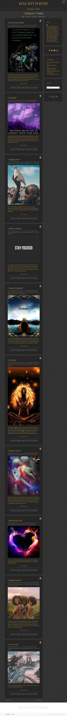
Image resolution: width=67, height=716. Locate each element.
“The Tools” (49, 65)
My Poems (37, 9)
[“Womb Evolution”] (24, 315)
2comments (26, 582)
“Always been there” (51, 62)
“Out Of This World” (16, 23)
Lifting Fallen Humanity (11, 26)
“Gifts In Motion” (15, 228)
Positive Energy (15, 101)
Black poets (28, 16)
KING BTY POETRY (33, 3)
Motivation (31, 292)
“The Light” (50, 74)
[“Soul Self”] (24, 118)
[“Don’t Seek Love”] (24, 542)
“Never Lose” (13, 644)
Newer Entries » (39, 700)
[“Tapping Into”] (24, 185)
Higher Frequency (34, 25)
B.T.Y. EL (10, 25)
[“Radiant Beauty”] (24, 603)
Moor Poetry (17, 163)
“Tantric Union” (14, 450)
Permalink (33, 26)
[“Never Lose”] (24, 667)
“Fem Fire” (12, 360)
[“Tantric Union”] (24, 475)
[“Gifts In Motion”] (24, 249)
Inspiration (35, 161)
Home (23, 16)
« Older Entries (8, 700)
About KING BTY (30, 9)
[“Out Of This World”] (24, 50)
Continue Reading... (24, 83)
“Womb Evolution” (15, 288)
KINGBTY (35, 16)
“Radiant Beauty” (15, 580)
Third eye (23, 26)
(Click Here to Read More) (52, 41)
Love (16, 26)
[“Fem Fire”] (24, 396)
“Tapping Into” (14, 159)
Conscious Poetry (28, 25)
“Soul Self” (12, 98)
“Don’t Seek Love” (15, 520)
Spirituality (19, 26)
